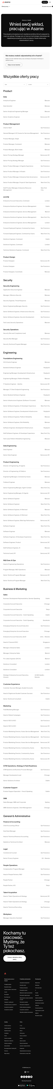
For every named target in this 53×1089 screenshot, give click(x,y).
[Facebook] (29, 1077)
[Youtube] (31, 1077)
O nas (21, 1025)
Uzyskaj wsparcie (7, 1028)
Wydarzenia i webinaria (8, 1040)
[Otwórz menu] (50, 2)
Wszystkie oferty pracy (46, 6)
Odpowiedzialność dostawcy (25, 1050)
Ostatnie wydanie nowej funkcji (10, 989)
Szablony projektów (8, 1043)
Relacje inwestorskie (24, 1043)
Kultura (21, 1038)
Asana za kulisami (23, 1035)
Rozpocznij (45, 2)
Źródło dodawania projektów (25, 1007)
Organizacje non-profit (39, 1010)
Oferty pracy (22, 1033)
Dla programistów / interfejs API (10, 1048)
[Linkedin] (24, 1077)
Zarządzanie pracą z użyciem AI (10, 1004)
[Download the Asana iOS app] (22, 1085)
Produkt (36, 992)
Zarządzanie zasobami (8, 1009)
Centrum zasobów (7, 1038)
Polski (28, 1071)
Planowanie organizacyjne (25, 995)
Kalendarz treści (23, 985)
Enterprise (6, 999)
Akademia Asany (7, 1030)
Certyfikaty (6, 1033)
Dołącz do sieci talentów (14, 64)
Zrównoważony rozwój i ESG (25, 1053)
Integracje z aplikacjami (8, 1002)
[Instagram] (26, 1077)
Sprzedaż (37, 995)
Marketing (37, 985)
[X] (22, 1077)
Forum (5, 1035)
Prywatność (22, 1048)
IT (35, 990)
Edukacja (37, 1005)
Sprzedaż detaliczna (39, 1000)
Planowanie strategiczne (24, 1004)
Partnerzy (6, 1050)
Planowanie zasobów (24, 1002)
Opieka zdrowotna (38, 997)
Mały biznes (37, 982)
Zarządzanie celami (23, 990)
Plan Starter (6, 994)
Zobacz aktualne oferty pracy (15, 958)
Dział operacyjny (38, 987)
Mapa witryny (6, 1053)
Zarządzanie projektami (8, 1007)
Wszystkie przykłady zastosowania (26, 1012)
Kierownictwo (22, 1028)
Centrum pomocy (7, 1025)
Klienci (21, 1030)
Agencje (36, 1013)
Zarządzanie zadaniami (24, 1009)
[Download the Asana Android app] (30, 1085)
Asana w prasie (23, 1040)
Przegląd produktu (7, 984)
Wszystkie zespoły (38, 1015)
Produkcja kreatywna (24, 987)
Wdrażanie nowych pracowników (26, 992)
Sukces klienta (7, 1045)
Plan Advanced (7, 997)
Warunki (23, 1080)
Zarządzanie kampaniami (24, 982)
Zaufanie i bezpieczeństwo (25, 1045)
